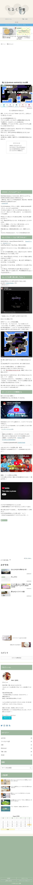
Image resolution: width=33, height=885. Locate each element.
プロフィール (7, 717)
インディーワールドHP (7, 429)
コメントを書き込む (16, 657)
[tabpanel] (9, 33)
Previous (1, 33)
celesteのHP (5, 203)
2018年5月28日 (21, 442)
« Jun (8, 829)
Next (32, 33)
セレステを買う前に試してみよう (17, 149)
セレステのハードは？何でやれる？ (17, 147)
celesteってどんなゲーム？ (16, 145)
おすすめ (16, 738)
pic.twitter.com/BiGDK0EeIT (9, 439)
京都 (16, 744)
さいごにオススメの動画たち (16, 150)
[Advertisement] (16, 62)
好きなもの (4, 520)
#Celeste (19, 437)
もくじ (14, 143)
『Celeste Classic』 (9, 283)
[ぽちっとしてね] (10, 559)
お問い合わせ (8, 880)
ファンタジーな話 (16, 741)
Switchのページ (6, 243)
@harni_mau (5, 682)
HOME (8, 878)
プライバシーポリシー (24, 880)
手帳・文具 (16, 751)
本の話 (16, 755)
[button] (30, 768)
